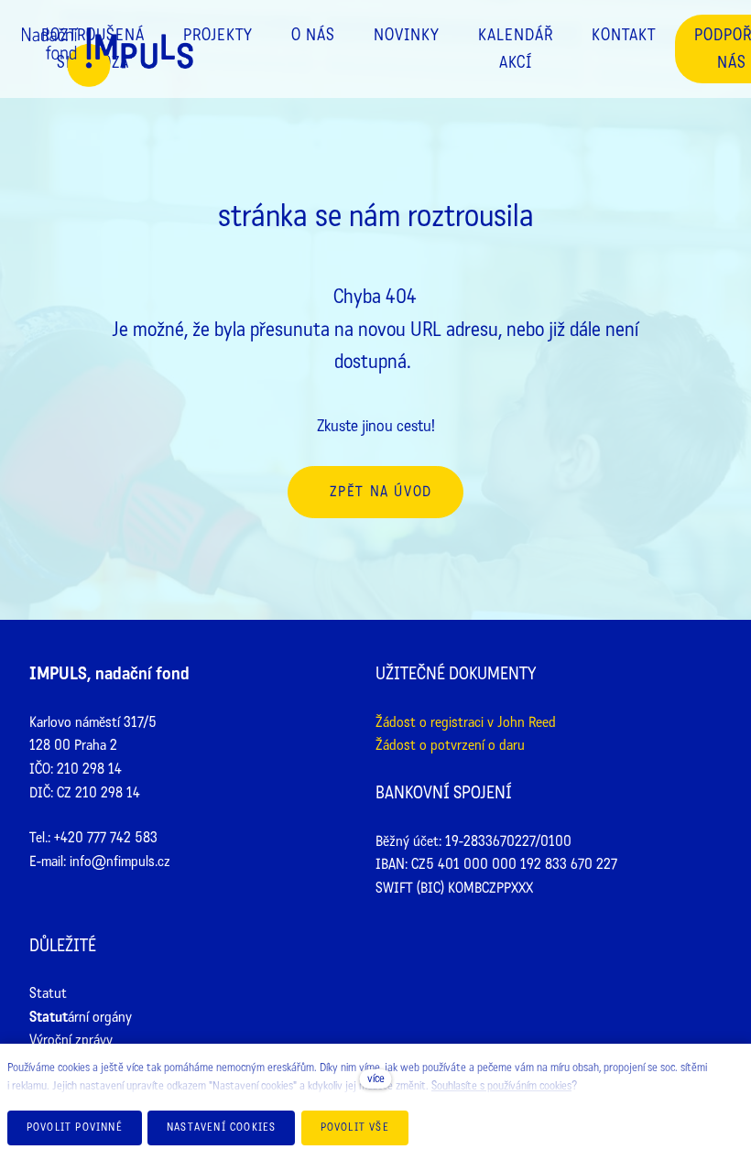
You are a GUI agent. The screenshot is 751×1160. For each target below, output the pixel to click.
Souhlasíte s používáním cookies (501, 1086)
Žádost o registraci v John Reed (466, 722)
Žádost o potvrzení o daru (450, 744)
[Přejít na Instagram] (549, 949)
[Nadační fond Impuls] (107, 75)
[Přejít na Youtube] (607, 949)
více (376, 1078)
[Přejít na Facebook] (491, 949)
